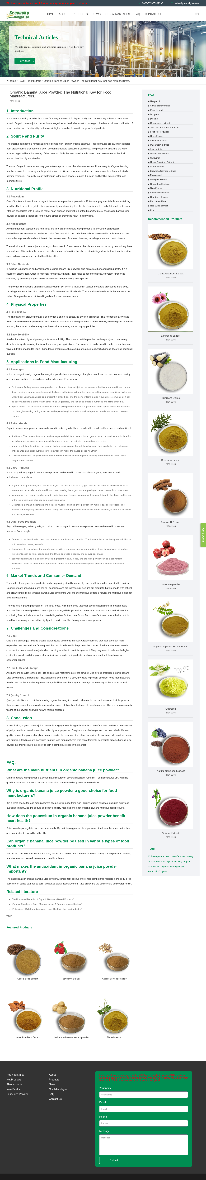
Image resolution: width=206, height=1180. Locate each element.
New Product (155, 188)
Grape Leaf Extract (158, 184)
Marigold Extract (157, 179)
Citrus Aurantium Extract (170, 273)
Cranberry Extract (158, 197)
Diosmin (153, 118)
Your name (105, 1088)
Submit (114, 1160)
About (52, 1074)
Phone (103, 1116)
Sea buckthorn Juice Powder (163, 127)
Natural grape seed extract (171, 771)
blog (151, 210)
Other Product (156, 166)
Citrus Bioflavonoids (159, 105)
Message (104, 1131)
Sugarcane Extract (170, 398)
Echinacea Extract (170, 335)
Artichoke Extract (157, 140)
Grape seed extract (159, 123)
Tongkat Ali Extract (170, 522)
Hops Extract (155, 136)
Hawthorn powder (170, 584)
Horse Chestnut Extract (161, 162)
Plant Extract (34, 81)
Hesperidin (154, 101)
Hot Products (13, 1079)
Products (54, 1079)
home (12, 81)
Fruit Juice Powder (158, 131)
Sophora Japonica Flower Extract (170, 646)
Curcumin (154, 158)
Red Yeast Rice (157, 201)
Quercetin (170, 708)
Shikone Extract (170, 833)
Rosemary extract (170, 460)
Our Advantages (58, 1089)
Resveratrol (155, 175)
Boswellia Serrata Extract (162, 171)
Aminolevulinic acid (158, 192)
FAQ (21, 81)
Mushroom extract (158, 144)
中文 (197, 14)
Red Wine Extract (158, 205)
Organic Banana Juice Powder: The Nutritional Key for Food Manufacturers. (87, 81)
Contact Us (55, 1099)
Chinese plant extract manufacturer (166, 856)
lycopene (153, 114)
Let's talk (24, 61)
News (52, 1084)
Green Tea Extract (158, 153)
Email (102, 1102)
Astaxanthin (155, 149)
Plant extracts (14, 1084)
